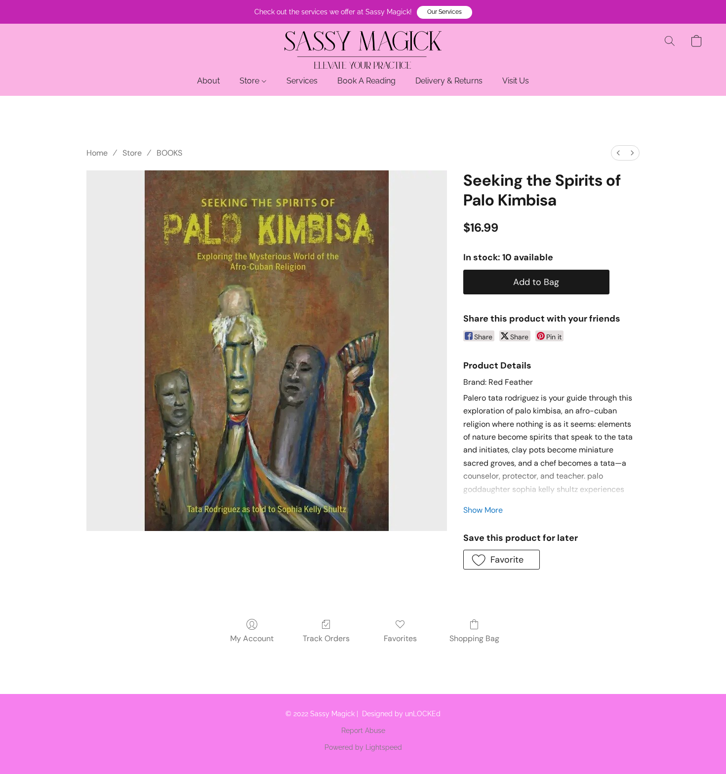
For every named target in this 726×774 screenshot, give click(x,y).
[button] (444, 12)
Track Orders (326, 638)
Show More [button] (483, 510)
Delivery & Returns (449, 80)
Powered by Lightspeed (363, 747)
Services (302, 80)
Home (97, 153)
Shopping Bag (474, 638)
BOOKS (169, 153)
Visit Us (515, 80)
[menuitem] (618, 153)
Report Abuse (363, 730)
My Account (252, 638)
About (208, 80)
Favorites (400, 638)
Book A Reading (366, 80)
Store (250, 80)
